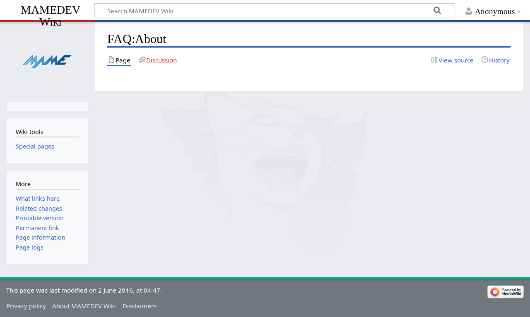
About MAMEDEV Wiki (84, 306)
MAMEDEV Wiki (50, 15)
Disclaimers (140, 306)
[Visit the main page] (47, 61)
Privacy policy (26, 306)
